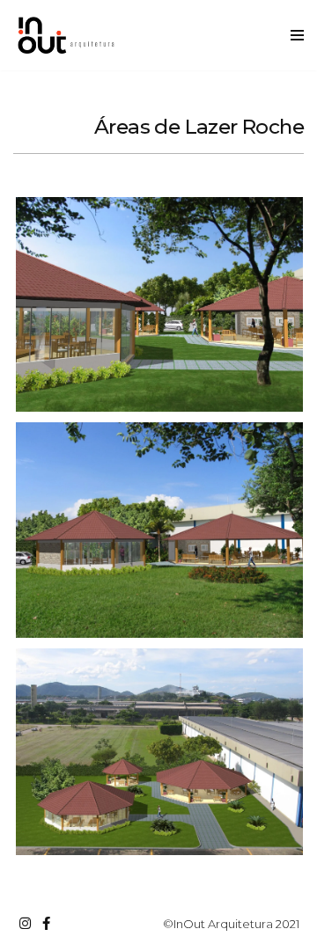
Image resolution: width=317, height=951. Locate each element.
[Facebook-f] (45, 922)
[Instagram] (24, 922)
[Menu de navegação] (297, 35)
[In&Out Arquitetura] (66, 36)
